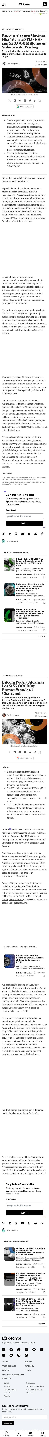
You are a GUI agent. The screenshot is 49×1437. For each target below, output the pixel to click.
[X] (3, 1349)
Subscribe (8, 1423)
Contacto (7, 1393)
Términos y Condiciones (35, 1386)
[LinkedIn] (26, 1349)
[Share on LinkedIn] (15, 100)
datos (4, 872)
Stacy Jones (14, 715)
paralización (11, 984)
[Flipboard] (18, 1355)
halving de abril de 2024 (13, 899)
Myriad (16, 1021)
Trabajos (7, 1396)
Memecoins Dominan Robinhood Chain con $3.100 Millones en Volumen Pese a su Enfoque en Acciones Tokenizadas (30, 613)
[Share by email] (20, 100)
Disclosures (30, 1383)
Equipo (6, 1383)
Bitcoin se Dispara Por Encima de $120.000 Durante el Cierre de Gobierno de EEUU (29, 958)
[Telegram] (26, 1355)
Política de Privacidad (34, 1389)
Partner (6, 1362)
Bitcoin (5, 178)
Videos (27, 1370)
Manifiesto (7, 1386)
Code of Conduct (10, 1389)
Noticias (28, 1362)
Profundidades (9, 1366)
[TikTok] (3, 1355)
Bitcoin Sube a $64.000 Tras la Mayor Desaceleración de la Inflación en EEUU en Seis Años (30, 562)
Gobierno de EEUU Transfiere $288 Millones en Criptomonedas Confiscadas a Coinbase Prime (30, 1251)
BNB (37, 11)
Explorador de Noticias (13, 1374)
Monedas (6, 1370)
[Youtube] (11, 1355)
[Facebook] (34, 1349)
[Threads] (18, 1349)
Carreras (29, 1393)
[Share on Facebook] (25, 100)
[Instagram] (11, 1349)
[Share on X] (9, 100)
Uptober (6, 862)
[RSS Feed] (41, 1349)
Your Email (11, 510)
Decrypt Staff (14, 64)
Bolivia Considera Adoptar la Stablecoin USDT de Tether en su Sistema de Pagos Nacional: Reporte (30, 587)
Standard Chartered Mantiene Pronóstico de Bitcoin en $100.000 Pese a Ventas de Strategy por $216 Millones (30, 1277)
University (29, 1366)
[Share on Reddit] (30, 100)
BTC (3, 11)
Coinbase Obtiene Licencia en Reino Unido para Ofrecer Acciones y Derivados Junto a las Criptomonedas (30, 1302)
